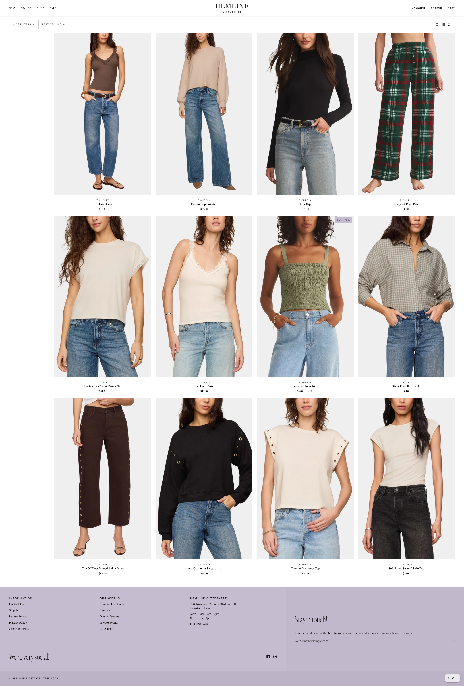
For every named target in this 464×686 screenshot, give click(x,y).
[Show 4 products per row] (451, 24)
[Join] (450, 641)
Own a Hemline (109, 616)
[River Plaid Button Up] (406, 296)
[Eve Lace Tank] (102, 114)
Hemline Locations (112, 604)
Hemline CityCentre (31, 678)
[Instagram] (275, 656)
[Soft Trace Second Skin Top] (406, 478)
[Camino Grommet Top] (305, 478)
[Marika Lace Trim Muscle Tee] (102, 296)
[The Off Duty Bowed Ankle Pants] (102, 478)
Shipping (14, 610)
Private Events (109, 622)
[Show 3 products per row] (443, 24)
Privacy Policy (18, 622)
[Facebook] (268, 656)
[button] (26, 8)
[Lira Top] (305, 114)
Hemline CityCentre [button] (208, 598)
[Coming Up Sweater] (204, 114)
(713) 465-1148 (199, 623)
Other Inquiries (19, 628)
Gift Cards (106, 628)
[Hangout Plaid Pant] (406, 114)
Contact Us (16, 604)
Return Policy (17, 616)
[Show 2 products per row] (437, 24)
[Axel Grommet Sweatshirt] (204, 478)
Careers (105, 610)
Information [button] (20, 598)
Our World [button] (110, 598)
